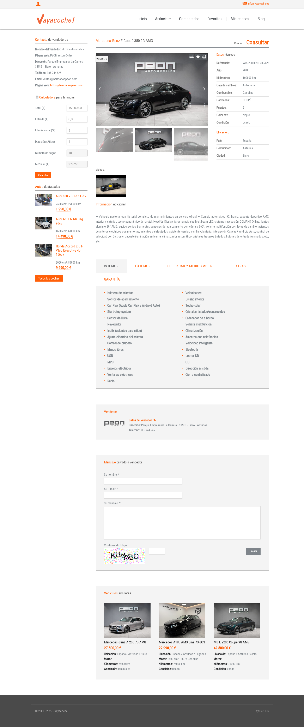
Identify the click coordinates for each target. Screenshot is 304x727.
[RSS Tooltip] (154, 420)
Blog (261, 18)
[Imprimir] (204, 57)
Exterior (143, 266)
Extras (239, 266)
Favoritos (214, 18)
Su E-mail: (111, 489)
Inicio (142, 18)
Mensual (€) (42, 164)
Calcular (43, 175)
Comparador (189, 18)
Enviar (253, 551)
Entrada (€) (41, 119)
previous (100, 89)
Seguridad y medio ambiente (192, 266)
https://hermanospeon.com (66, 85)
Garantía (112, 279)
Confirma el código (115, 545)
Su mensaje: (112, 503)
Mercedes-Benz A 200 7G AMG (125, 642)
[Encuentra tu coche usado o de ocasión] (56, 19)
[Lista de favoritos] (198, 57)
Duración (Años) (45, 142)
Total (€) (40, 108)
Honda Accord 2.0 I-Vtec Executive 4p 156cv (69, 250)
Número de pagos (45, 153)
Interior (111, 266)
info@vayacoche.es (258, 3)
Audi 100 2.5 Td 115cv (71, 196)
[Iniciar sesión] (38, 4)
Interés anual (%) (45, 130)
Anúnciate (163, 18)
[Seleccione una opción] (191, 57)
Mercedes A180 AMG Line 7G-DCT (182, 642)
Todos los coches (49, 278)
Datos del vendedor (140, 420)
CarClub (264, 711)
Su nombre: (112, 474)
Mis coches (240, 18)
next (204, 89)
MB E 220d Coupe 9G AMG (231, 642)
